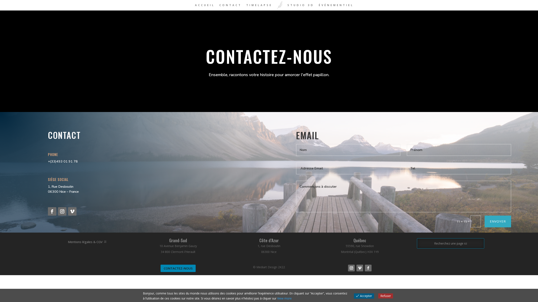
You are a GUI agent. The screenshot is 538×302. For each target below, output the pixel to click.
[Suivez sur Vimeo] (72, 211)
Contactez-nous (178, 268)
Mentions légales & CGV (85, 242)
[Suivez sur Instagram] (62, 211)
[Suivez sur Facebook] (52, 211)
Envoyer (498, 221)
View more (284, 298)
